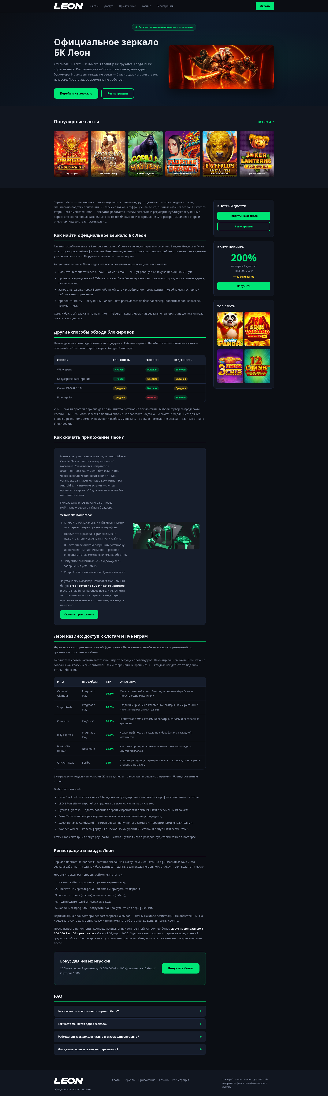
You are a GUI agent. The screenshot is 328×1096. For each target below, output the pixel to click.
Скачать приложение (79, 614)
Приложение (127, 6)
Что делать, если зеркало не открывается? (130, 1049)
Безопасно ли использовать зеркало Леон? (130, 1011)
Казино (146, 6)
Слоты (94, 6)
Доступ (108, 6)
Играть (265, 6)
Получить (244, 286)
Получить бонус (180, 968)
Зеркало (129, 1080)
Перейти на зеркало (76, 93)
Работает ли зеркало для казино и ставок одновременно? (130, 1036)
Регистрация (165, 6)
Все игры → (266, 121)
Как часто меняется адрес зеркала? (130, 1024)
